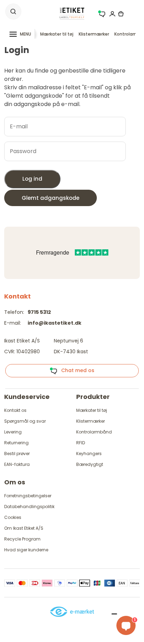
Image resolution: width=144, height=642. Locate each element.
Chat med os (75, 370)
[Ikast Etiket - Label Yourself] (72, 13)
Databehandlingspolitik (29, 506)
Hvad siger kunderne (26, 550)
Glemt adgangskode (50, 198)
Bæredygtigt (89, 464)
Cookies (12, 517)
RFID (80, 443)
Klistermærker (94, 34)
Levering (13, 432)
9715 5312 (39, 312)
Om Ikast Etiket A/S (23, 528)
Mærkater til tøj (56, 34)
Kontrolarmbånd (94, 432)
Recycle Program (22, 539)
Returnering (16, 443)
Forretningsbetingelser (27, 496)
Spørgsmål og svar (25, 421)
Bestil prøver (17, 453)
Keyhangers (89, 453)
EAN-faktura (17, 464)
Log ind (32, 178)
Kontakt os (15, 410)
